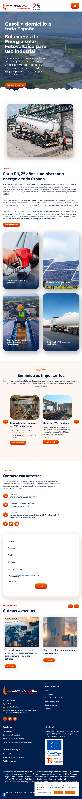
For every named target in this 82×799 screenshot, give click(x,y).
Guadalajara (60, 779)
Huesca (66, 776)
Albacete (51, 779)
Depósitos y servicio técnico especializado (17, 742)
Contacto (48, 708)
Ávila (23, 781)
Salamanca (16, 781)
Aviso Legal (7, 754)
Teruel (8, 779)
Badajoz (21, 779)
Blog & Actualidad (51, 705)
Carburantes (7, 731)
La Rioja (66, 774)
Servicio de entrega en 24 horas (13, 738)
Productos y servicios (52, 701)
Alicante (14, 774)
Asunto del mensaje (16, 569)
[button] (75, 6)
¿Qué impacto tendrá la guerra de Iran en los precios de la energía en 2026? (59, 653)
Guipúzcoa (53, 776)
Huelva (39, 771)
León (74, 779)
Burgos (39, 781)
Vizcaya (45, 776)
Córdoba (75, 771)
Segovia (28, 781)
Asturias (30, 776)
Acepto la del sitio (24, 575)
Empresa (12, 548)
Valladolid (54, 781)
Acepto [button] (59, 793)
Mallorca (73, 781)
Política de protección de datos (13, 757)
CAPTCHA (12, 582)
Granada (63, 771)
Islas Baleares (63, 781)
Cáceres (15, 779)
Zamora (8, 781)
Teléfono (12, 562)
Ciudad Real (36, 779)
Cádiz (44, 771)
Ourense (13, 776)
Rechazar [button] (70, 793)
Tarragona (37, 774)
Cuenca (44, 779)
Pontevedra (21, 776)
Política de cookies (9, 761)
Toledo (28, 779)
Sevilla (32, 771)
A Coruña (73, 774)
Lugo (7, 776)
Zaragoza (72, 776)
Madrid (68, 779)
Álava (60, 776)
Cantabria (38, 776)
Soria (34, 781)
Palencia (46, 781)
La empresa (49, 694)
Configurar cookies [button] (43, 792)
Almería (57, 771)
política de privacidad (24, 575)
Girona (53, 774)
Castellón (28, 774)
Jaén (69, 771)
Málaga (50, 771)
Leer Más (12, 271)
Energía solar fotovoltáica (11, 735)
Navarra (59, 774)
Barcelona (46, 774)
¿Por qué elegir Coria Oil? (53, 698)
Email (11, 555)
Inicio (47, 691)
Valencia (21, 774)
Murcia (7, 774)
